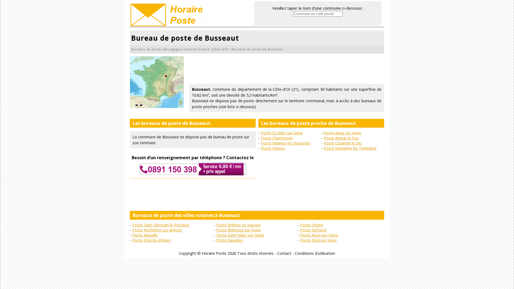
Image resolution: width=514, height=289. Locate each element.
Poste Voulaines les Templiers (350, 148)
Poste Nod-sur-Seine (318, 240)
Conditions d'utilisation (315, 253)
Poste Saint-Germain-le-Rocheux (161, 224)
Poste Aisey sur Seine (342, 132)
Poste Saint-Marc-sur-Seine (240, 235)
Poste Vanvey (273, 148)
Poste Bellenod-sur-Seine (238, 230)
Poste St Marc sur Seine (282, 132)
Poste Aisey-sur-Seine (319, 235)
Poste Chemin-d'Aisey (151, 240)
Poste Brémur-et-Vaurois (238, 224)
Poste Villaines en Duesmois (285, 143)
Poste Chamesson (277, 137)
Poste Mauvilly (145, 235)
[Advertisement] (286, 68)
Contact (284, 253)
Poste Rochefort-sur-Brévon (157, 230)
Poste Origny (311, 224)
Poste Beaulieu (229, 240)
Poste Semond (313, 230)
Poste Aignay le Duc (341, 137)
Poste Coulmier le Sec (343, 143)
